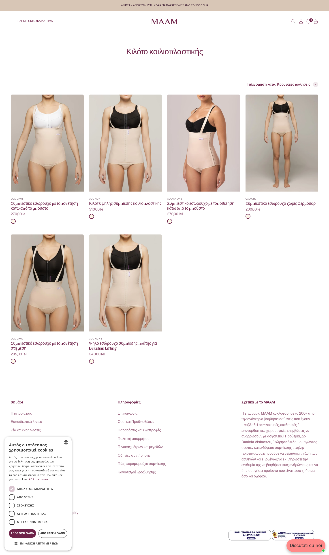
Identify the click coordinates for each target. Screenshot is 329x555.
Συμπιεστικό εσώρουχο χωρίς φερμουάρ (281, 203)
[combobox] (66, 442)
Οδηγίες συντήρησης (134, 455)
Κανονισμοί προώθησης (137, 472)
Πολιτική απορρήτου (134, 438)
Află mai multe (38, 479)
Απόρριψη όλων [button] (52, 533)
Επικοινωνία (127, 413)
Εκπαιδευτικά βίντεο (26, 421)
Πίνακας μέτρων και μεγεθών (140, 446)
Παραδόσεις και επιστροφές (139, 430)
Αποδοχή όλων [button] (22, 533)
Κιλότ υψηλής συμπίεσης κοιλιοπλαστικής (125, 203)
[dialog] (38, 494)
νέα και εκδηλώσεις (26, 430)
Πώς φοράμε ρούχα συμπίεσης (142, 463)
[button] (38, 543)
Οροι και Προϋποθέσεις (136, 421)
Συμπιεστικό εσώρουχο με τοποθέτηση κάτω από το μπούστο (44, 206)
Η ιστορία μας (21, 413)
